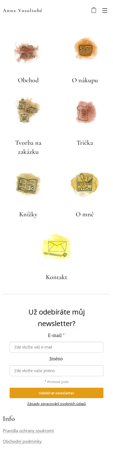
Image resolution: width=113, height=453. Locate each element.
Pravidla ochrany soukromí (28, 430)
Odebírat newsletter (56, 392)
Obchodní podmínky (22, 441)
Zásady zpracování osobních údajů (56, 403)
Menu (104, 10)
